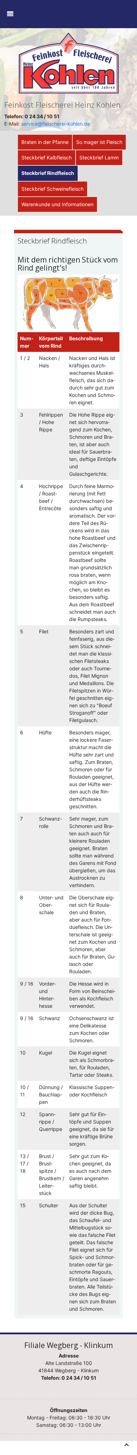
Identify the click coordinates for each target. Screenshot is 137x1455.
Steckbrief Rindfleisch (47, 173)
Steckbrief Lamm (99, 157)
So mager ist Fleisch (99, 142)
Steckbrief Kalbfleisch (46, 157)
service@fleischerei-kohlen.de (55, 124)
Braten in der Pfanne (44, 142)
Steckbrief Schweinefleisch (52, 189)
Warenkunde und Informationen (57, 204)
